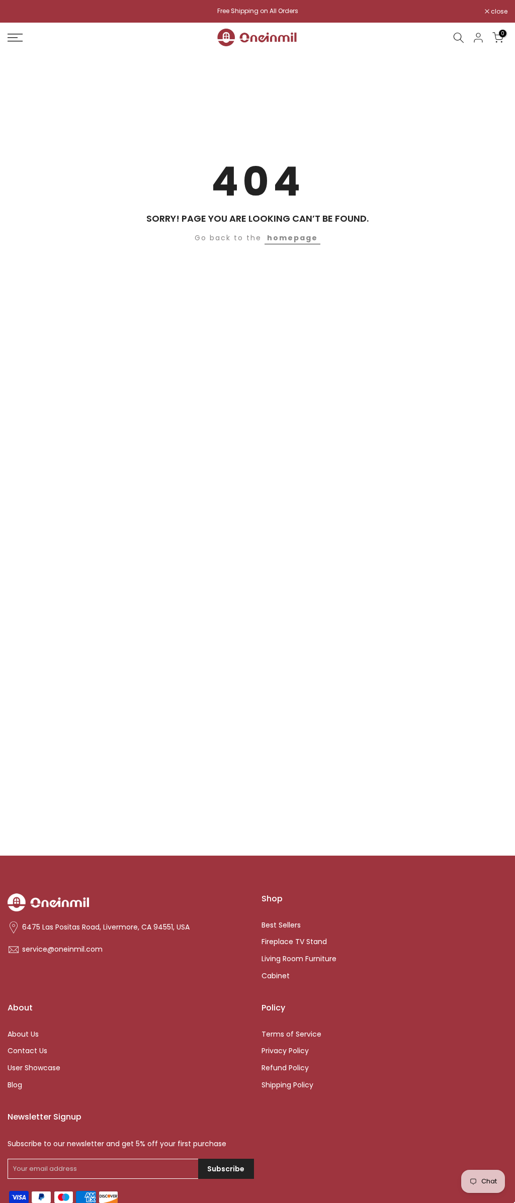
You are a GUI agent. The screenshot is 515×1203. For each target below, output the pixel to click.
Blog (15, 1085)
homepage (292, 238)
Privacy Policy (285, 1051)
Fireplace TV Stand (294, 942)
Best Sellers (281, 925)
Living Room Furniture (299, 959)
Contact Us (27, 1051)
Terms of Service (291, 1034)
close (21, 12)
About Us (23, 1034)
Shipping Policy (287, 1085)
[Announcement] (257, 11)
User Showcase (34, 1068)
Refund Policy (285, 1068)
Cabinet (276, 976)
